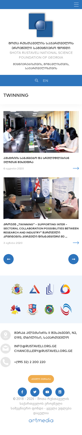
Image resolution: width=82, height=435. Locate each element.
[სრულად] (76, 168)
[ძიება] (36, 80)
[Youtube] (47, 392)
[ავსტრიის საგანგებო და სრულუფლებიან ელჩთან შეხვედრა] (41, 132)
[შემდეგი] (73, 259)
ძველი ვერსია (41, 379)
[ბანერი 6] (32, 306)
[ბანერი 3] (50, 286)
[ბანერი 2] (34, 287)
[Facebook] (22, 392)
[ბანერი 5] (15, 307)
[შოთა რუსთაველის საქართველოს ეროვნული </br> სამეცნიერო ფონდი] (41, 13)
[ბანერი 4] (65, 286)
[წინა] (8, 259)
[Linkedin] (59, 392)
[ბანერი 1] (17, 286)
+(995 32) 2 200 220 (30, 362)
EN (45, 80)
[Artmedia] (41, 421)
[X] (34, 392)
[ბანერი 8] (66, 306)
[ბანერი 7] (49, 307)
